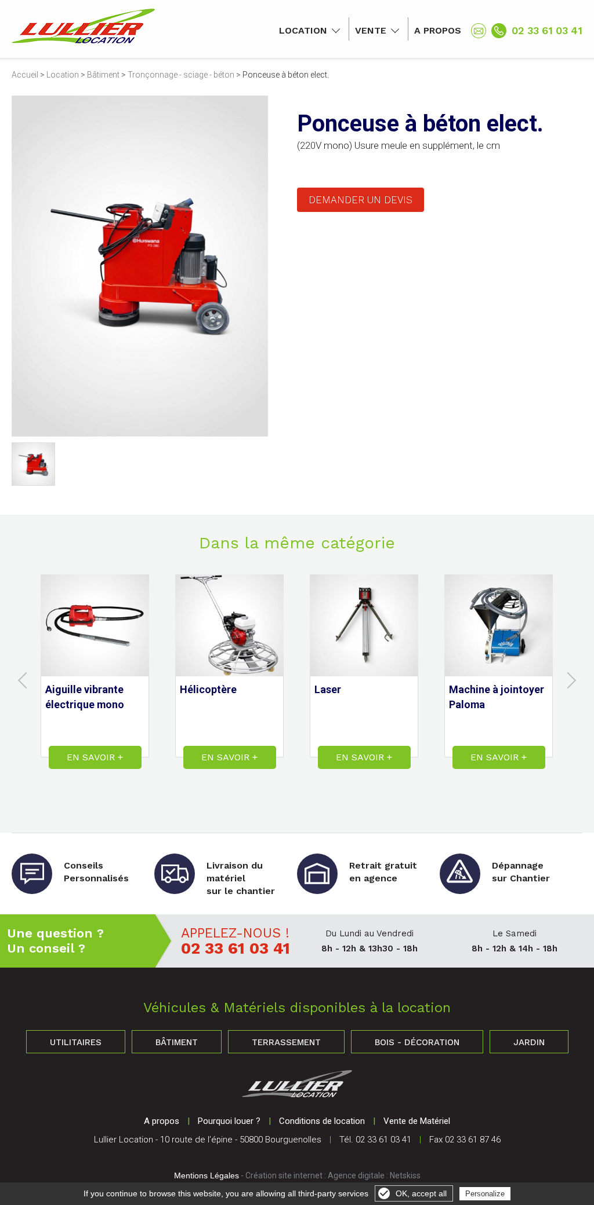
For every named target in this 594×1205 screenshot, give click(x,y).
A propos (437, 30)
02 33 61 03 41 (547, 30)
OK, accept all (421, 1193)
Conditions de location (322, 1121)
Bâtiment (103, 74)
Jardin (529, 1042)
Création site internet (284, 1175)
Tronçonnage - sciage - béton (181, 74)
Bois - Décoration (417, 1042)
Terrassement (286, 1042)
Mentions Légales (206, 1175)
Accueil (25, 74)
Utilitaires (76, 1042)
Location (303, 30)
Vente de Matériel (416, 1121)
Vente (370, 30)
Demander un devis (360, 200)
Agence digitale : (359, 1175)
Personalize (485, 1193)
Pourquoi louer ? (229, 1121)
